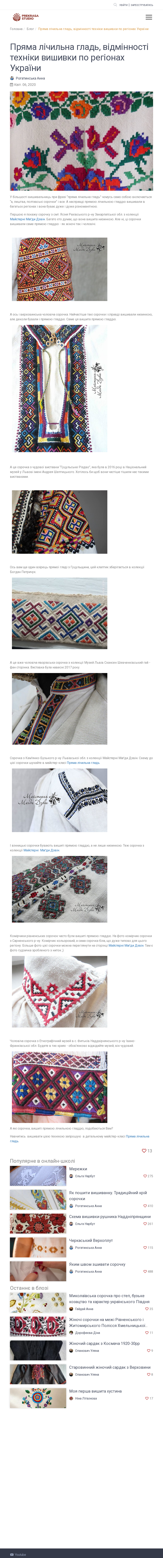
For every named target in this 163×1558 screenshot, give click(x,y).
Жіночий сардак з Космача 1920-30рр (104, 1343)
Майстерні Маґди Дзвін (27, 219)
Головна (16, 29)
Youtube (20, 1555)
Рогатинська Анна (30, 78)
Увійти (123, 5)
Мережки (78, 1169)
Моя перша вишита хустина (95, 1391)
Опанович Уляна (87, 1351)
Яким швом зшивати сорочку (97, 1264)
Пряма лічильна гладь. (83, 763)
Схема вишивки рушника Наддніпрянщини (110, 1216)
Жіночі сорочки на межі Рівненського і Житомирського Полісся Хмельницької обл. (107, 1325)
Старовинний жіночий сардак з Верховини (109, 1367)
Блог (30, 29)
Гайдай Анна (84, 1309)
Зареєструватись (142, 5)
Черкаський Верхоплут (91, 1240)
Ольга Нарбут (85, 1176)
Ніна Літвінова (86, 1398)
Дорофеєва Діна (87, 1333)
